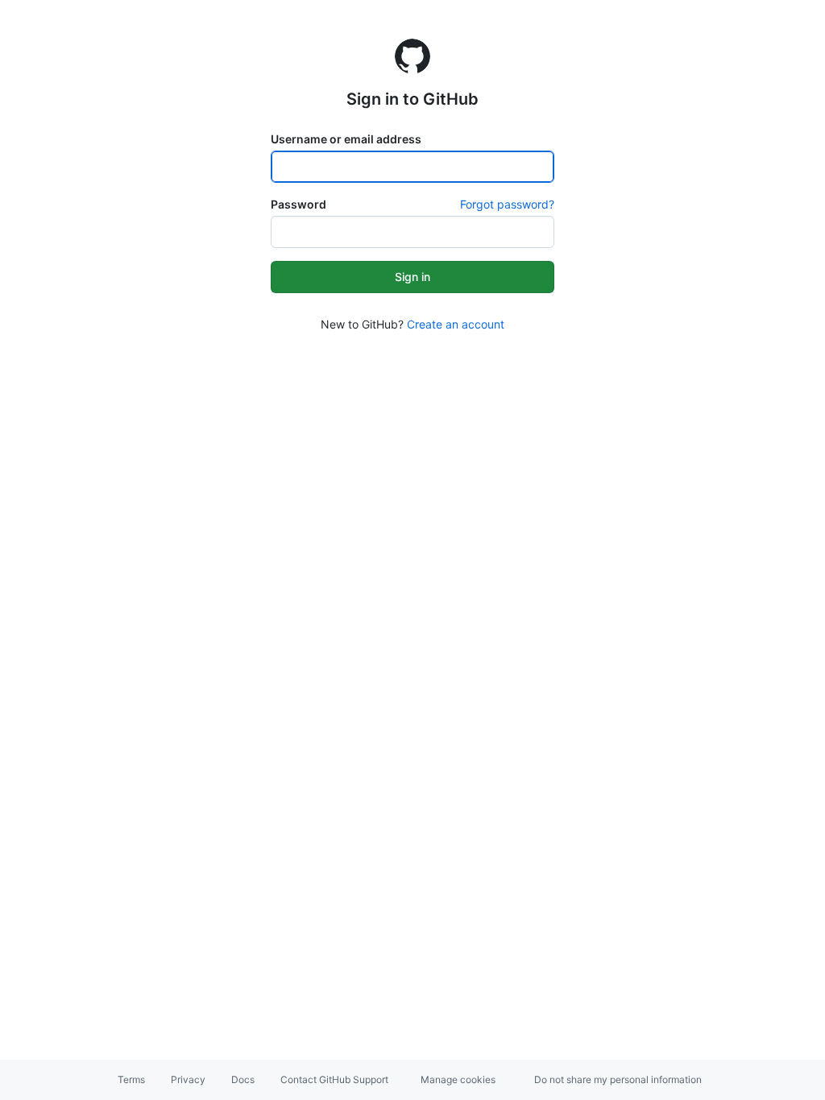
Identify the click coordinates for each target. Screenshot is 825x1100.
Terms (131, 1079)
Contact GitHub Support (334, 1079)
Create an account (455, 324)
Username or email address (346, 139)
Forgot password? (507, 204)
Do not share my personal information (618, 1079)
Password (298, 204)
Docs (243, 1079)
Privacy (188, 1079)
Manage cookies (458, 1079)
